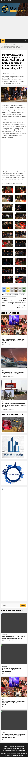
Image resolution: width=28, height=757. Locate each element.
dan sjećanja (8, 294)
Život (3, 52)
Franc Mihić (12, 640)
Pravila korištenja (19, 746)
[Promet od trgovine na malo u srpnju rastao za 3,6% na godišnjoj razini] (14, 623)
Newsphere (12, 755)
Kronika (3, 732)
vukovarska (9, 295)
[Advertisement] (14, 27)
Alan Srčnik (13, 73)
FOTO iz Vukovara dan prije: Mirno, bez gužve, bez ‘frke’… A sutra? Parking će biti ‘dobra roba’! (14, 405)
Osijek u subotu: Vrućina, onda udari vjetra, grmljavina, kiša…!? (13, 373)
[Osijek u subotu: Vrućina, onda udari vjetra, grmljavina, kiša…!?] (14, 358)
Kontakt (22, 748)
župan (14, 295)
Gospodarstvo (5, 634)
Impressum (16, 748)
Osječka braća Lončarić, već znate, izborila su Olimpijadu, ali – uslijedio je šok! (20, 303)
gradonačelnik (15, 294)
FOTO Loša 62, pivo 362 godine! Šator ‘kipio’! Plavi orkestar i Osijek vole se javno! (13, 340)
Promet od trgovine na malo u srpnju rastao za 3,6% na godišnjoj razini (13, 637)
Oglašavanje (11, 746)
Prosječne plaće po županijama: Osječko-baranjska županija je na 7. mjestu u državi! (13, 670)
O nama (5, 746)
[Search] (26, 40)
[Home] (3, 41)
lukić (20, 294)
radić (23, 294)
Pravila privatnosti (7, 748)
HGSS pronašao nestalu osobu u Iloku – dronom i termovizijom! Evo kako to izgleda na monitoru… (13, 736)
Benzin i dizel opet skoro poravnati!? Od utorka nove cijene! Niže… (8, 302)
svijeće (4, 295)
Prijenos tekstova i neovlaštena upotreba (14, 750)
